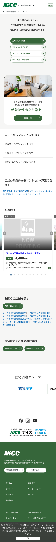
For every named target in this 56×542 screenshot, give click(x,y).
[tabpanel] (28, 243)
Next (51, 233)
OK (28, 538)
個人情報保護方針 (35, 512)
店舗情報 (9, 500)
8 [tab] (37, 274)
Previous (4, 233)
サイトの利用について (37, 518)
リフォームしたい (35, 489)
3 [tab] (18, 274)
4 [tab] (22, 274)
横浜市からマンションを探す (19, 144)
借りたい (9, 495)
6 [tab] (30, 274)
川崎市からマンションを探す (19, 153)
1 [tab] (11, 275)
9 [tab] (41, 274)
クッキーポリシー (13, 518)
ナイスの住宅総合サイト (11, 12)
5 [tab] (26, 274)
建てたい (9, 489)
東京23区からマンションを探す (20, 162)
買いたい (26, 12)
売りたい (31, 483)
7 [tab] (33, 274)
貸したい (31, 495)
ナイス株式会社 (12, 512)
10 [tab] (45, 274)
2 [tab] (14, 274)
